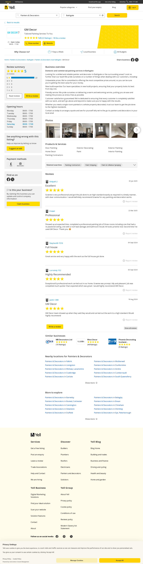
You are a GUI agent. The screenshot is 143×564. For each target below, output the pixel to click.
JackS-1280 (54, 300)
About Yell (65, 494)
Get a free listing (110, 2)
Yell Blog (96, 441)
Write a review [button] (32, 96)
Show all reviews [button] (131, 328)
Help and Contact (38, 473)
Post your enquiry (94, 7)
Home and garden (98, 479)
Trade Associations (39, 467)
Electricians (65, 467)
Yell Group (67, 487)
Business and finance (99, 461)
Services (35, 441)
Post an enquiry (37, 454)
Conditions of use (68, 513)
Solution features (38, 516)
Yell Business (19, 2)
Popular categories (67, 7)
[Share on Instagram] (64, 536)
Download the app (95, 2)
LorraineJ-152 (55, 270)
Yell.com (8, 2)
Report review (131, 201)
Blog (114, 7)
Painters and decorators (71, 473)
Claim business (23, 204)
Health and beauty (98, 473)
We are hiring (36, 479)
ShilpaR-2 (53, 181)
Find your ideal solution (40, 503)
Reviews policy (67, 519)
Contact (34, 522)
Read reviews (14, 96)
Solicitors (64, 479)
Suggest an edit (15, 148)
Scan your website (38, 509)
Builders (64, 448)
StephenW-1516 (56, 243)
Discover (65, 441)
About (33, 528)
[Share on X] (137, 60)
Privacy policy (66, 500)
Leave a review (37, 461)
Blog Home (95, 448)
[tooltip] (103, 15)
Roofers (64, 461)
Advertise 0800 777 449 (129, 2)
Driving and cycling (98, 467)
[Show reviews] (15, 71)
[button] (56, 15)
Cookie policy (66, 507)
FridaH (52, 211)
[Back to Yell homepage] (10, 7)
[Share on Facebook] (132, 60)
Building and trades (99, 454)
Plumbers (65, 454)
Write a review (59, 38)
